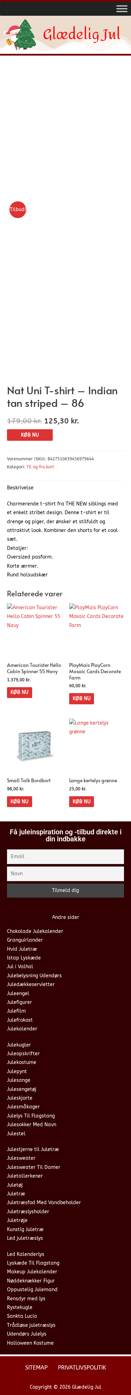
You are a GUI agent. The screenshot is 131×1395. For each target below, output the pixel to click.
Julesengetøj (21, 1089)
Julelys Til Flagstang (31, 1116)
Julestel (16, 1134)
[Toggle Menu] (122, 8)
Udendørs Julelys (26, 1334)
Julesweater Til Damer (33, 1167)
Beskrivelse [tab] (20, 488)
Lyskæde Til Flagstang (33, 1263)
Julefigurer (19, 1002)
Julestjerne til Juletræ (33, 1149)
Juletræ (16, 1194)
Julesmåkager (23, 1107)
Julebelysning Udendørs (34, 976)
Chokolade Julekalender (35, 931)
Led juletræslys (25, 1238)
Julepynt (17, 1071)
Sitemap (36, 1367)
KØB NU (30, 435)
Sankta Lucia (22, 1316)
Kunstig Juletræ (25, 1229)
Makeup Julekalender (32, 1272)
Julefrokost (20, 1020)
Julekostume (21, 1062)
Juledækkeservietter (31, 984)
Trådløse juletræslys (31, 1325)
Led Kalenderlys (25, 1254)
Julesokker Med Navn (31, 1125)
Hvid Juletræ (22, 949)
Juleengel (18, 994)
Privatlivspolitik (82, 1367)
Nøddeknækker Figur (31, 1281)
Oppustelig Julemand (32, 1290)
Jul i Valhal (20, 967)
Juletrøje (17, 1220)
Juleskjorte (19, 1098)
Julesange (18, 1080)
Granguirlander (25, 940)
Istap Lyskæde (24, 958)
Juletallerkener (25, 1176)
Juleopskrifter (23, 1054)
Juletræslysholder (28, 1212)
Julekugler (19, 1045)
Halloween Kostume (30, 1343)
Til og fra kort (40, 467)
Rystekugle (19, 1307)
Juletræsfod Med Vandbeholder (44, 1203)
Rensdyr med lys (26, 1299)
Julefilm (16, 1011)
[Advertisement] (65, 129)
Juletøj (15, 1185)
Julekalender (22, 1029)
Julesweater (21, 1158)
